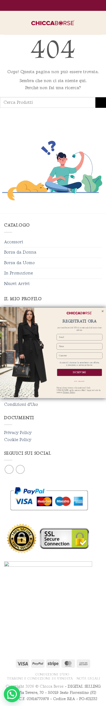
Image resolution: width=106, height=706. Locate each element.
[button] (7, 22)
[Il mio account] (90, 23)
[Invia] (100, 102)
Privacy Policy (18, 432)
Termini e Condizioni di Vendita (40, 678)
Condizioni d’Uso (52, 674)
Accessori (13, 242)
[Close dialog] (103, 311)
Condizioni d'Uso (21, 404)
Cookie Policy (17, 439)
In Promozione (18, 273)
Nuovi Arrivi (17, 283)
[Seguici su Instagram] (20, 469)
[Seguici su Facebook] (9, 469)
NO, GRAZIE (79, 381)
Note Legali (88, 678)
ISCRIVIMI (79, 372)
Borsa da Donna (20, 252)
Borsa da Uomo (19, 262)
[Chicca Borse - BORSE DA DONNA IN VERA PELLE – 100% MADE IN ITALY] (53, 23)
